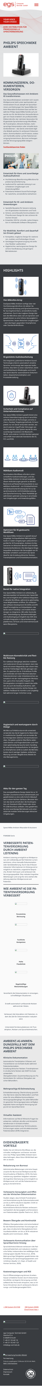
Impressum (7, 1372)
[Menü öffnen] (36, 5)
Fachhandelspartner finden (14, 147)
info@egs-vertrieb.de (11, 1345)
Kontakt (6, 1374)
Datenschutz (8, 1369)
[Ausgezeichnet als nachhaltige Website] (30, 1374)
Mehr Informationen (10, 1363)
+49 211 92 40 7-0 (11, 1340)
